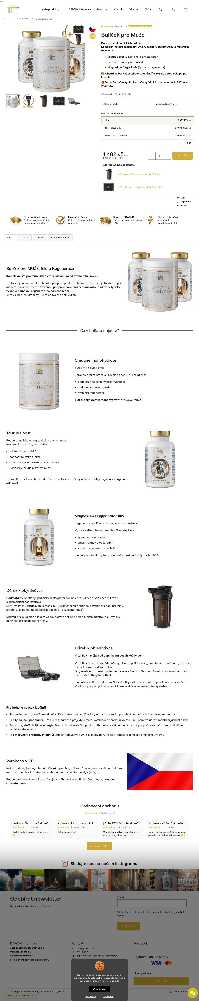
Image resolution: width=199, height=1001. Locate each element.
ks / (161, 981)
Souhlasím (101, 988)
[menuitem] (51, 9)
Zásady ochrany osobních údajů (27, 948)
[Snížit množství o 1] (152, 155)
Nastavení (91, 996)
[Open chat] (193, 991)
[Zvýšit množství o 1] (167, 155)
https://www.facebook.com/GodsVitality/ (96, 955)
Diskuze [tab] (24, 237)
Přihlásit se (128, 926)
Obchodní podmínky (20, 952)
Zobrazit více (99, 845)
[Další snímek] (94, 59)
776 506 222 (82, 952)
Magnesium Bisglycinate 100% (100, 516)
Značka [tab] (39, 237)
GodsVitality (171, 103)
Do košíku (183, 155)
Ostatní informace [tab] (60, 237)
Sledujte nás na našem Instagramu (104, 863)
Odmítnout (108, 996)
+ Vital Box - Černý (140, 187)
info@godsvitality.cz (86, 948)
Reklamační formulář (21, 956)
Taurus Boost (18, 432)
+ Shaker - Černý (139, 174)
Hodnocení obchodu (99, 805)
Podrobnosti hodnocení (140, 26)
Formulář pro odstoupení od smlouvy (29, 960)
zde (117, 980)
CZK (147, 9)
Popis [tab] (10, 237)
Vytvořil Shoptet (181, 991)
